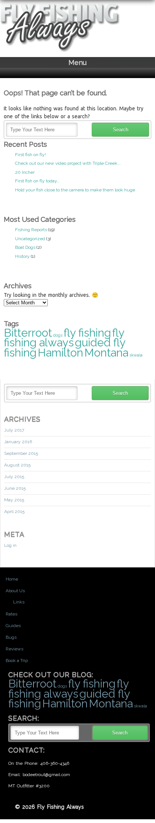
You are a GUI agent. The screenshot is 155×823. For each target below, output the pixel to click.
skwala (136, 355)
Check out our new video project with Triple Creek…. (68, 163)
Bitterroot (28, 332)
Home (12, 579)
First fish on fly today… (37, 181)
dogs (57, 335)
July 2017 (14, 430)
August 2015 (17, 465)
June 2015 (15, 488)
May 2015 (14, 500)
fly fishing (87, 332)
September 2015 (21, 453)
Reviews (14, 648)
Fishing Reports (31, 229)
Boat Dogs (25, 247)
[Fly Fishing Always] (60, 50)
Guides (13, 625)
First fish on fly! (30, 154)
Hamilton (60, 352)
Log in (10, 545)
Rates (11, 614)
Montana (106, 352)
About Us (15, 590)
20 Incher (25, 172)
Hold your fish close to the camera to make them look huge (75, 190)
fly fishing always (64, 337)
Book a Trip (17, 660)
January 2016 (18, 441)
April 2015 (14, 511)
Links (18, 602)
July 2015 (14, 476)
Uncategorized (30, 238)
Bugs (11, 637)
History (22, 256)
